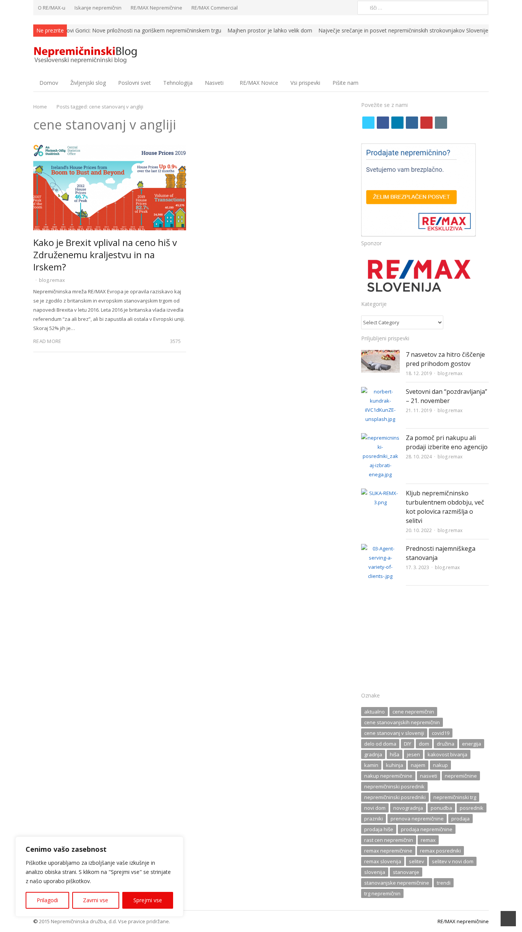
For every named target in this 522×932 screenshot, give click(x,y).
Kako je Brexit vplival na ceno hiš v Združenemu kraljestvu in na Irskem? (105, 254)
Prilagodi (47, 900)
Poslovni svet (134, 82)
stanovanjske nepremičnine (396, 882)
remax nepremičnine (388, 850)
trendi (444, 882)
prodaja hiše (378, 829)
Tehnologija (178, 82)
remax (428, 840)
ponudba (441, 807)
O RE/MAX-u (51, 7)
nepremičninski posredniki (395, 797)
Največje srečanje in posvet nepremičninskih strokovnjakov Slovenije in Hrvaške (375, 30)
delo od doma (380, 743)
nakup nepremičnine (388, 775)
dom (424, 743)
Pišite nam (345, 82)
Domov (48, 82)
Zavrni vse (95, 900)
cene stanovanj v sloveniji (394, 733)
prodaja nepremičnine (426, 829)
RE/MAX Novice (259, 82)
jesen (413, 754)
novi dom (375, 807)
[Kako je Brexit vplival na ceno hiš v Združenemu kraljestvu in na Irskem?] (109, 149)
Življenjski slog (88, 82)
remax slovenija (382, 861)
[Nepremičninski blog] (86, 55)
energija (471, 743)
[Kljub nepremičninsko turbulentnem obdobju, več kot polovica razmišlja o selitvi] (380, 493)
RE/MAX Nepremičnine (156, 7)
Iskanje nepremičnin (98, 7)
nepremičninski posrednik (394, 786)
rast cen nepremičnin (388, 840)
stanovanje (406, 872)
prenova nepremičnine (417, 818)
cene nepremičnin (413, 711)
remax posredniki (440, 850)
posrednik (471, 807)
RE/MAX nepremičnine (463, 921)
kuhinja (394, 765)
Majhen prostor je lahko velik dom (228, 30)
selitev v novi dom (452, 861)
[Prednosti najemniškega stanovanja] (380, 548)
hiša (394, 754)
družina (445, 743)
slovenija (374, 872)
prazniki (373, 818)
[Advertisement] (425, 641)
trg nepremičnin (382, 893)
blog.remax (52, 280)
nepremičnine (461, 775)
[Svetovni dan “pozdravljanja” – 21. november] (380, 391)
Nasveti (214, 82)
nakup (440, 765)
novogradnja (408, 807)
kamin (371, 765)
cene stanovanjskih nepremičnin (402, 722)
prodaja (460, 818)
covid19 (440, 733)
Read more (47, 341)
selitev (416, 861)
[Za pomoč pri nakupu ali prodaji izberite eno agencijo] (380, 437)
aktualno (374, 711)
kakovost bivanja (447, 754)
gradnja (373, 754)
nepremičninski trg (454, 797)
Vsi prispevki (305, 82)
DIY (407, 743)
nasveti (428, 775)
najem (418, 765)
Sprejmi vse (147, 900)
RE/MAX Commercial (214, 7)
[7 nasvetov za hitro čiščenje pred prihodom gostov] (380, 354)
